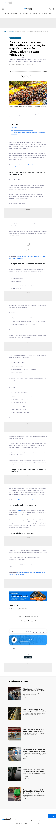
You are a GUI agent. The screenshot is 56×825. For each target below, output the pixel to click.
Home (5, 31)
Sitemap (47, 816)
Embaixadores (24, 816)
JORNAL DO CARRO (36, 13)
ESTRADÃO (51, 13)
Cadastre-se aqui (25, 641)
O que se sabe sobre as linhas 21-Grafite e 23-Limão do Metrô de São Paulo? (27, 126)
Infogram (28, 250)
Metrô (19, 510)
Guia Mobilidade (15, 816)
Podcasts (25, 820)
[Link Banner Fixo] (28, 596)
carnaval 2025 (13, 608)
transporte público (23, 608)
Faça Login (52, 816)
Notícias (15, 820)
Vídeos (34, 820)
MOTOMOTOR (44, 13)
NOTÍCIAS (10, 13)
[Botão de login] (53, 9)
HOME (5, 13)
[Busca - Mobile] (50, 9)
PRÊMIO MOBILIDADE (27, 13)
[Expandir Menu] (3, 9)
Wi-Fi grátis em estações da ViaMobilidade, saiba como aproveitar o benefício (28, 133)
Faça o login (28, 657)
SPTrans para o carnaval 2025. (25, 499)
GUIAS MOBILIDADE (17, 13)
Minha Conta (32, 816)
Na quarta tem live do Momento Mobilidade (22, 130)
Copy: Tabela (28, 249)
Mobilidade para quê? (10, 31)
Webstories (43, 820)
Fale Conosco (40, 816)
